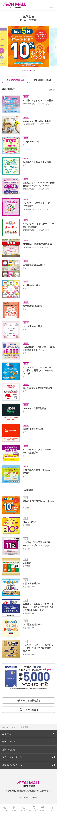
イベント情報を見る (31, 700)
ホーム (9, 727)
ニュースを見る (30, 709)
